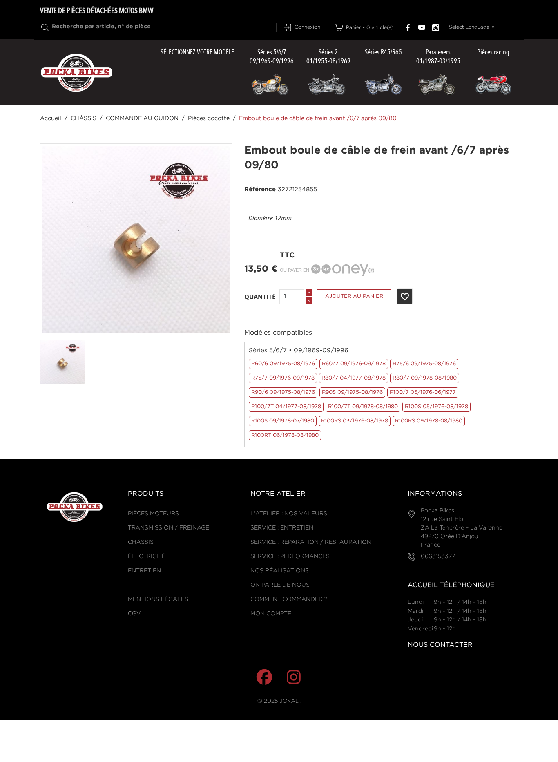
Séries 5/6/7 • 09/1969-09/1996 (298, 350)
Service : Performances (290, 556)
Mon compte (270, 613)
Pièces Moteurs (153, 513)
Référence (260, 189)
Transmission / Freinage (168, 527)
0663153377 (438, 556)
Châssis (141, 542)
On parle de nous (280, 585)
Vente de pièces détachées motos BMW (96, 10)
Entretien (144, 570)
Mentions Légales (158, 599)
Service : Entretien (281, 527)
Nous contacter (440, 645)
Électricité (146, 556)
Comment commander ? (288, 599)
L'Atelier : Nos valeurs (288, 513)
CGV (134, 613)
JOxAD (289, 701)
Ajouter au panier (354, 296)
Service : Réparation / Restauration (310, 542)
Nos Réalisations (279, 570)
